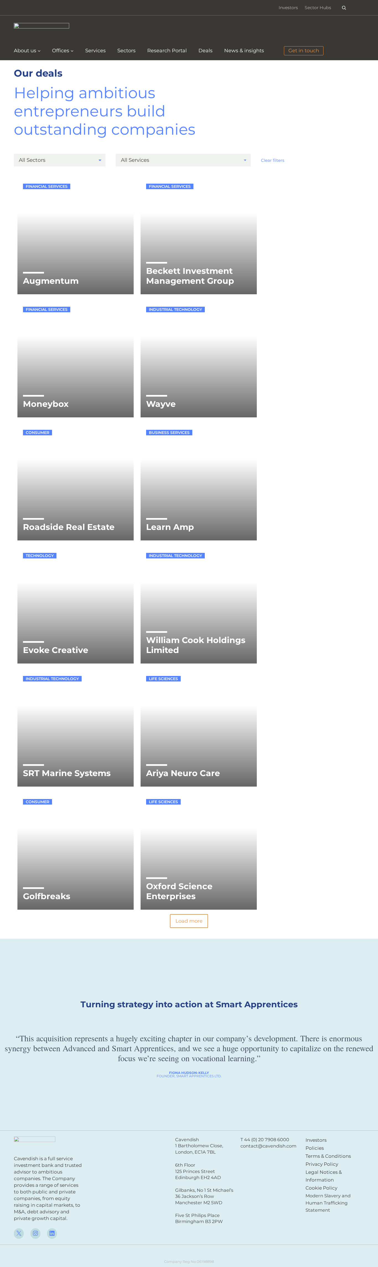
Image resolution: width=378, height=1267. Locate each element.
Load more (189, 921)
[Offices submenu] (72, 50)
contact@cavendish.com (268, 1146)
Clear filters (272, 160)
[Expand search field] (344, 7)
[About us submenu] (39, 50)
